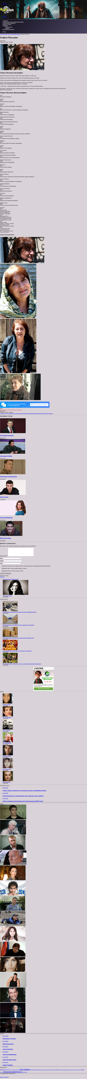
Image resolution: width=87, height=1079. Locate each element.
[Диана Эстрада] (8, 703)
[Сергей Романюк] (13, 864)
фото (20, 1072)
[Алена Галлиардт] (8, 716)
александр (3, 1069)
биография (3, 409)
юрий (26, 1072)
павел (79, 1069)
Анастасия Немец (7, 595)
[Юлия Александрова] (12, 971)
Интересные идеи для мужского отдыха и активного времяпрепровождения (22, 663)
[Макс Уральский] (12, 910)
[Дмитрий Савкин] (8, 755)
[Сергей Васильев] (12, 849)
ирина (53, 1069)
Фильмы (5, 25)
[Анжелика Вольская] (12, 941)
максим (59, 1069)
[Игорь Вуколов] (12, 925)
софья (12, 409)
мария (62, 1069)
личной (56, 1069)
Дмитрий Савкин (7, 756)
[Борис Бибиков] (13, 834)
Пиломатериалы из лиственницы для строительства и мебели (18, 625)
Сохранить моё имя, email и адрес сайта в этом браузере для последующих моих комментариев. (26, 566)
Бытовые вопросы (8, 29)
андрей (15, 1069)
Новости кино (7, 24)
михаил (65, 1069)
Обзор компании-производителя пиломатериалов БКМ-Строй (18, 638)
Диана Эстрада (6, 704)
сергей (82, 1069)
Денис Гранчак (6, 730)
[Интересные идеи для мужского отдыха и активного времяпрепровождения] (10, 662)
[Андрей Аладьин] (13, 819)
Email (1, 560)
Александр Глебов (6, 456)
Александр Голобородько (8, 476)
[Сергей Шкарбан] (8, 742)
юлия (24, 1072)
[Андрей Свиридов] (13, 986)
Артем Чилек (4, 497)
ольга (77, 1069)
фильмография (18, 409)
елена (48, 1069)
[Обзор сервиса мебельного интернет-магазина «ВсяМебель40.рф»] (10, 610)
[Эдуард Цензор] (12, 1017)
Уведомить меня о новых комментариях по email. (14, 568)
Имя (1, 558)
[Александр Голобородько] (12, 473)
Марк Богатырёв (5, 538)
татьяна (1, 1072)
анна (18, 1069)
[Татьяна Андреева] (13, 879)
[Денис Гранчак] (8, 729)
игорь (50, 1069)
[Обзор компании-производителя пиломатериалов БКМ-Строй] (10, 636)
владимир (32, 1069)
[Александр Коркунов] (13, 432)
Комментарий (4, 556)
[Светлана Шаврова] (13, 515)
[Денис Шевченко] (12, 1032)
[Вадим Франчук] (8, 780)
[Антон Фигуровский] (12, 1002)
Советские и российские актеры (13, 22)
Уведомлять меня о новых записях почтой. (12, 570)
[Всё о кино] (7, 13)
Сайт (1, 563)
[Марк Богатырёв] (11, 535)
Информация (8, 27)
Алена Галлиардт (7, 717)
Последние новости (9, 23)
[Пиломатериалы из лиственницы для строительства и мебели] (10, 623)
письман (8, 409)
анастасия (12, 1069)
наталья (68, 1069)
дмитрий (37, 1069)
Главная (2, 34)
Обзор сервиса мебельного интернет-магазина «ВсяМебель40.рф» (19, 612)
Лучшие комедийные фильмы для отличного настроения (17, 651)
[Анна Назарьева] (8, 767)
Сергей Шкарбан (7, 743)
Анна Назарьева (7, 769)
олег (74, 1069)
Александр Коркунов (7, 435)
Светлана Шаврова (6, 517)
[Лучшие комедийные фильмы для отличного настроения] (10, 649)
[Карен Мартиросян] (12, 895)
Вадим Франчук (7, 782)
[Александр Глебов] (12, 453)
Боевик (7, 28)
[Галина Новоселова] (12, 956)
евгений (40, 1069)
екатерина (44, 1069)
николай (72, 1069)
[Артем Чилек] (13, 494)
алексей (7, 1069)
